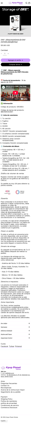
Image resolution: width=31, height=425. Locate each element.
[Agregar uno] (8, 53)
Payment (4, 397)
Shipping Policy (6, 399)
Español (3, 420)
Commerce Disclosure (9, 407)
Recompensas (6, 388)
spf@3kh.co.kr (9, 373)
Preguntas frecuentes (9, 383)
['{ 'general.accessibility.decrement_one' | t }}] (1, 53)
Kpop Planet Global (12, 417)
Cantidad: (4, 50)
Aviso (3, 381)
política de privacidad (9, 403)
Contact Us (5, 386)
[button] (26, 3)
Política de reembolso (9, 401)
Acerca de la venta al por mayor (13, 390)
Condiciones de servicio (10, 405)
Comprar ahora (14, 64)
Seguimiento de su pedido (11, 392)
